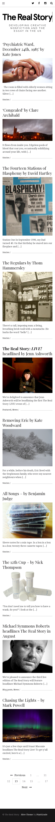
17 (46, 781)
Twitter (32, 3)
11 (45, 775)
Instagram (44, 3)
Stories (6, 99)
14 (23, 781)
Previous (20, 775)
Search (50, 3)
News (15, 410)
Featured (7, 410)
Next (25, 787)
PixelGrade (42, 814)
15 (31, 781)
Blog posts (7, 690)
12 (8, 781)
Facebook (38, 3)
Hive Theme (27, 814)
